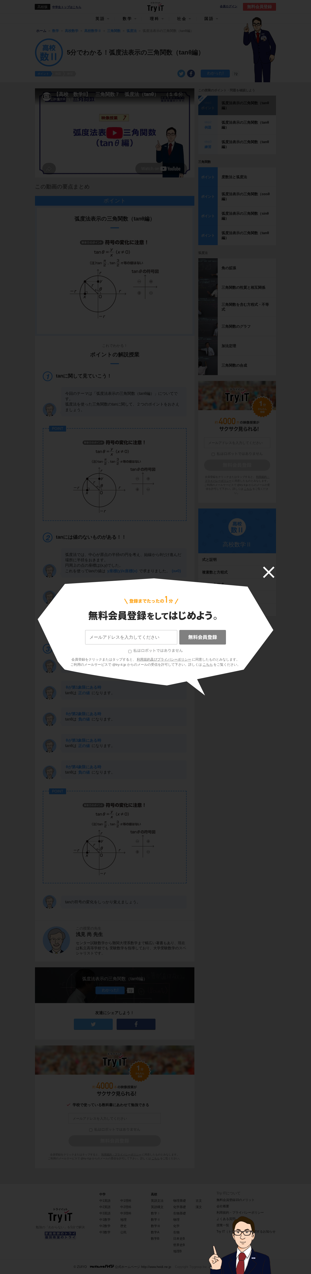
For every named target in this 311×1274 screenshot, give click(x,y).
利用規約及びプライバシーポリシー (164, 659)
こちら (208, 664)
